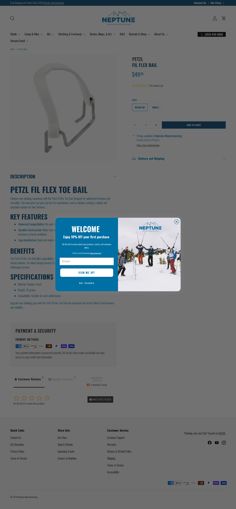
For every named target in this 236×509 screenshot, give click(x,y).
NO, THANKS (86, 283)
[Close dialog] (176, 221)
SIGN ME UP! (86, 273)
